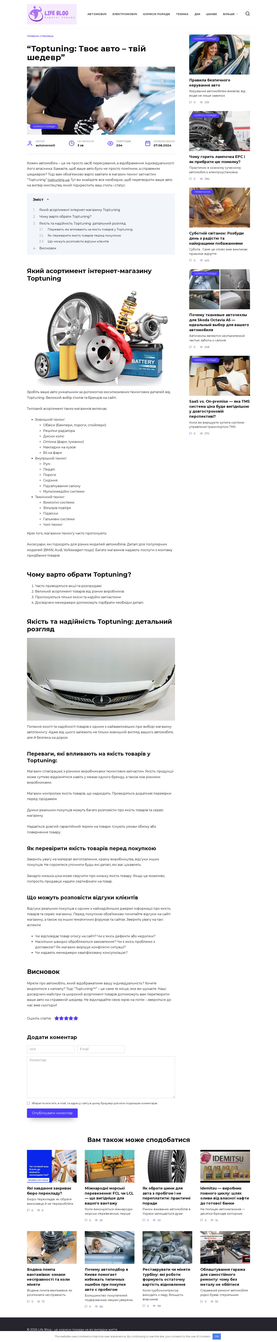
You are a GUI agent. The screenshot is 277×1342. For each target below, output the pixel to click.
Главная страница (40, 36)
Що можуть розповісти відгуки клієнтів (78, 241)
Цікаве (211, 14)
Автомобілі (96, 14)
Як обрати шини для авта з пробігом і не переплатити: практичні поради (166, 1195)
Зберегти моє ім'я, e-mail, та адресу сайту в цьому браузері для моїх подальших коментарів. (95, 1103)
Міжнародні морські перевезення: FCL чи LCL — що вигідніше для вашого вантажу (109, 1195)
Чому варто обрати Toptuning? (65, 216)
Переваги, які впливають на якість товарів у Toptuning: (90, 229)
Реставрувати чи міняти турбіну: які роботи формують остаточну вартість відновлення (166, 1277)
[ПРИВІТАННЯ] (219, 225)
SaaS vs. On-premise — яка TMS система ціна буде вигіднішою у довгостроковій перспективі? (219, 408)
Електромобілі (125, 14)
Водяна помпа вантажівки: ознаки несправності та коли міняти (48, 1277)
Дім (197, 14)
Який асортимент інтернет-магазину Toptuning (79, 210)
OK (217, 1336)
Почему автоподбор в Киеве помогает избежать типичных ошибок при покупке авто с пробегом (106, 1279)
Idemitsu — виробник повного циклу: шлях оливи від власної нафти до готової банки (224, 1195)
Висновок (47, 248)
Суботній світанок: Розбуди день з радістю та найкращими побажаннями (216, 238)
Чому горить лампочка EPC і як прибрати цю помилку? (217, 159)
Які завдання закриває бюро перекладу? (49, 1190)
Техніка (182, 14)
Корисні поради (156, 14)
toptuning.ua (58, 180)
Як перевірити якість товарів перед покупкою (84, 235)
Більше (229, 14)
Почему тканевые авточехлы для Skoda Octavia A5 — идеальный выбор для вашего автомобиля (219, 322)
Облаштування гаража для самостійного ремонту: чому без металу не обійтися (222, 1277)
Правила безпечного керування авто (209, 82)
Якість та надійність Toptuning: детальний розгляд (82, 223)
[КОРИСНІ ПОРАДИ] (219, 72)
